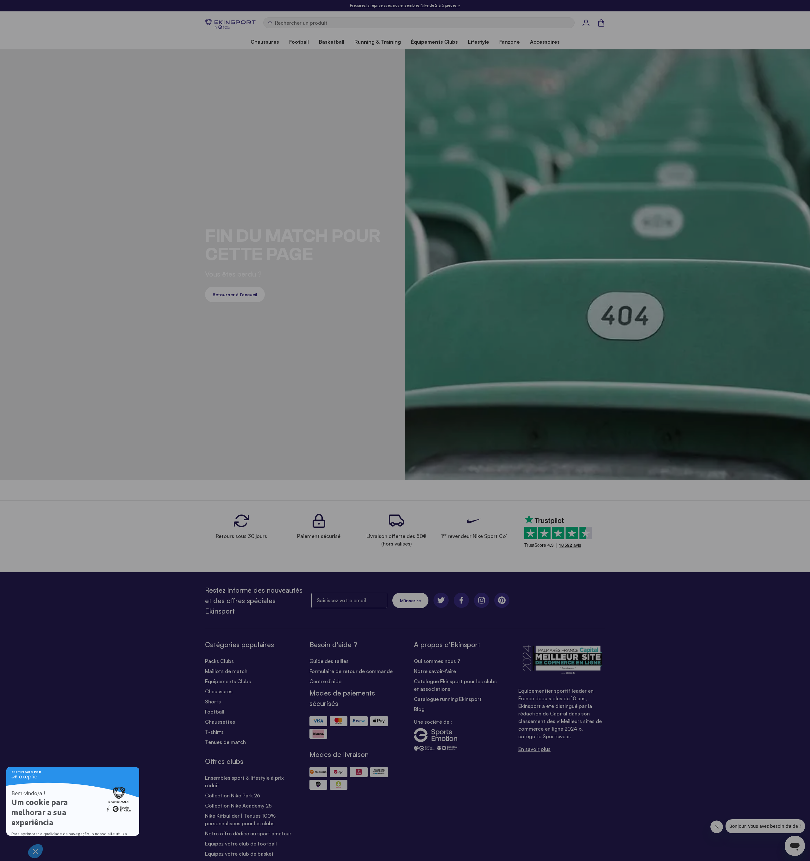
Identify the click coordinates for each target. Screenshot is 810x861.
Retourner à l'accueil (235, 294)
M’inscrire (410, 600)
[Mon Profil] (586, 23)
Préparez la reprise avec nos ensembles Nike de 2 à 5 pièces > (405, 5)
